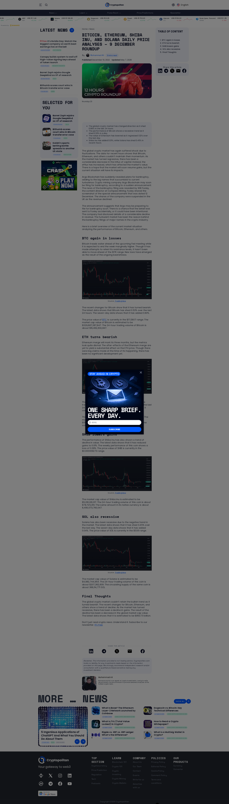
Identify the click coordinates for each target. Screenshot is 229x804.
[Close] (141, 372)
